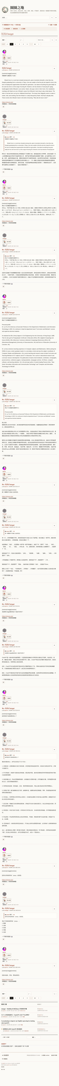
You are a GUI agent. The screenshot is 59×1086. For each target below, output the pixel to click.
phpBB (3, 1063)
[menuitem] (11, 24)
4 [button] (23, 44)
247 (6, 126)
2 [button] (15, 44)
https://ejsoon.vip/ (7, 102)
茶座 (24, 1016)
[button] (7, 44)
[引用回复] (54, 68)
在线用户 (3, 1044)
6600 (7, 61)
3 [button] (19, 44)
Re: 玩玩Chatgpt (8, 131)
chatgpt (4, 119)
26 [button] (34, 44)
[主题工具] (22, 40)
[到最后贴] (42, 1009)
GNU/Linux (22, 1010)
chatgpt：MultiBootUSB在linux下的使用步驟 (14, 1009)
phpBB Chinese (9, 1064)
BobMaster (5, 1016)
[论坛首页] (5, 10)
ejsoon (4, 55)
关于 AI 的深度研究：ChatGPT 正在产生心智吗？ (15, 1015)
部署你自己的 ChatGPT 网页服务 (12, 1029)
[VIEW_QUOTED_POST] (14, 137)
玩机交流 (26, 1031)
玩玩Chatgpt (7, 34)
